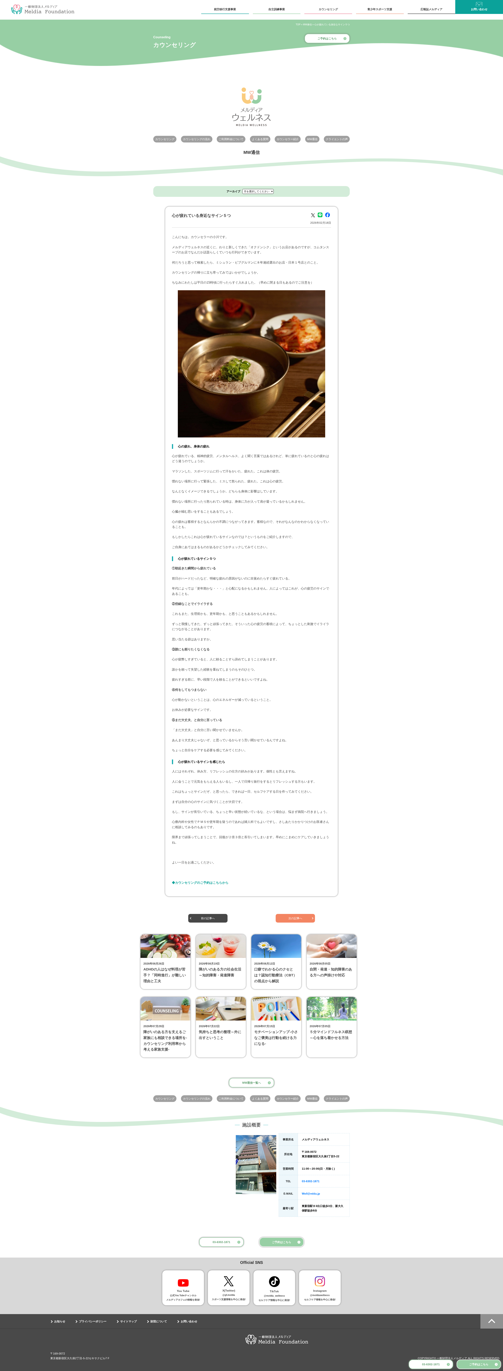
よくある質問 (260, 139)
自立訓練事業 (276, 9)
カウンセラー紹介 (288, 139)
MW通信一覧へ (251, 1082)
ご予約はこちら (478, 1364)
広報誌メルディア (431, 9)
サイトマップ (128, 1321)
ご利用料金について (231, 139)
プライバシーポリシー (92, 1321)
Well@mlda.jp (311, 1193)
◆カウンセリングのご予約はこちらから (200, 882)
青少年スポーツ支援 (379, 9)
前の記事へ (208, 918)
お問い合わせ (479, 9)
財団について (159, 1321)
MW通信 (312, 139)
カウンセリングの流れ (196, 139)
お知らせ (59, 1321)
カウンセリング (328, 9)
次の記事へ (295, 918)
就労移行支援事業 (225, 9)
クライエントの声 (337, 139)
